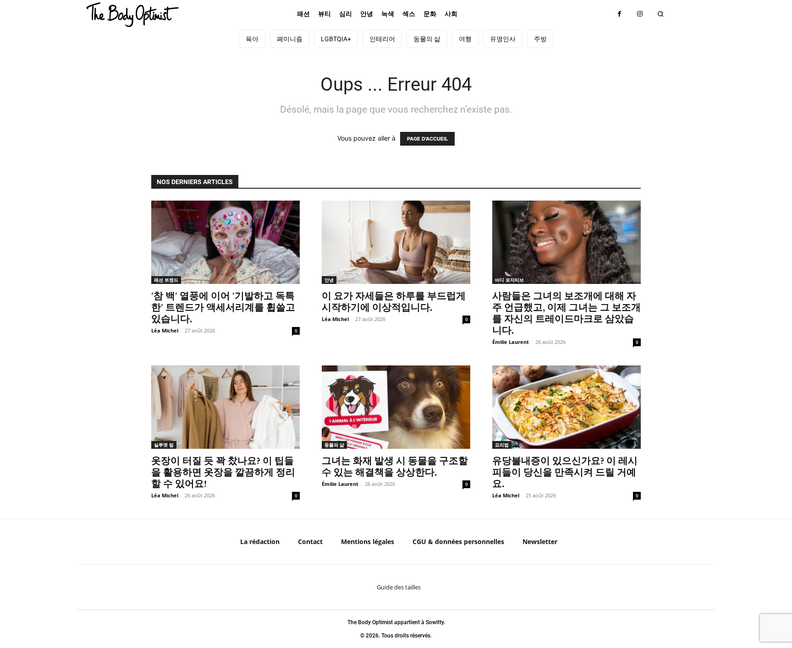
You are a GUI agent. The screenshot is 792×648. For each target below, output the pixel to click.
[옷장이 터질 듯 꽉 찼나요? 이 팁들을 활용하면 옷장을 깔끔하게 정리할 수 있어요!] (225, 407)
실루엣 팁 (164, 444)
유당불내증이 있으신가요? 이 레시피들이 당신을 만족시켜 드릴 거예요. (565, 472)
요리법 (502, 444)
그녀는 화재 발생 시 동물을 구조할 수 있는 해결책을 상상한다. (395, 466)
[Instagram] (640, 14)
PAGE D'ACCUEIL (427, 139)
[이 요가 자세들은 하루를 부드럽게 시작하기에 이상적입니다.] (396, 242)
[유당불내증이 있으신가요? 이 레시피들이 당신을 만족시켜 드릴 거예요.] (566, 407)
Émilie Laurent (510, 341)
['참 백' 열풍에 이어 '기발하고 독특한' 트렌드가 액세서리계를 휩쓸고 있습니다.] (225, 242)
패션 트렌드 (166, 280)
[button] (661, 14)
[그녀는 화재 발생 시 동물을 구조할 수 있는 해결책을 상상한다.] (396, 407)
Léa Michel (164, 330)
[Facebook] (619, 14)
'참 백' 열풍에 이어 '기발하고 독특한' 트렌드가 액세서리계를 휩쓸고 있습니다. (223, 307)
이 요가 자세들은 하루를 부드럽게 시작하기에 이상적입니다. (394, 301)
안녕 (329, 280)
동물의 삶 (334, 444)
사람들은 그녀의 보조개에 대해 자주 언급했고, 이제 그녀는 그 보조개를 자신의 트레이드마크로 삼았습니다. (566, 312)
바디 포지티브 (509, 280)
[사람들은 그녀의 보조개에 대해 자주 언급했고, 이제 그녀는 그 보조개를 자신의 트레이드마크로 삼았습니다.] (566, 242)
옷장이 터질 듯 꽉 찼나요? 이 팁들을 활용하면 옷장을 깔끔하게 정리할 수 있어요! (223, 472)
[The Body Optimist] (132, 14)
